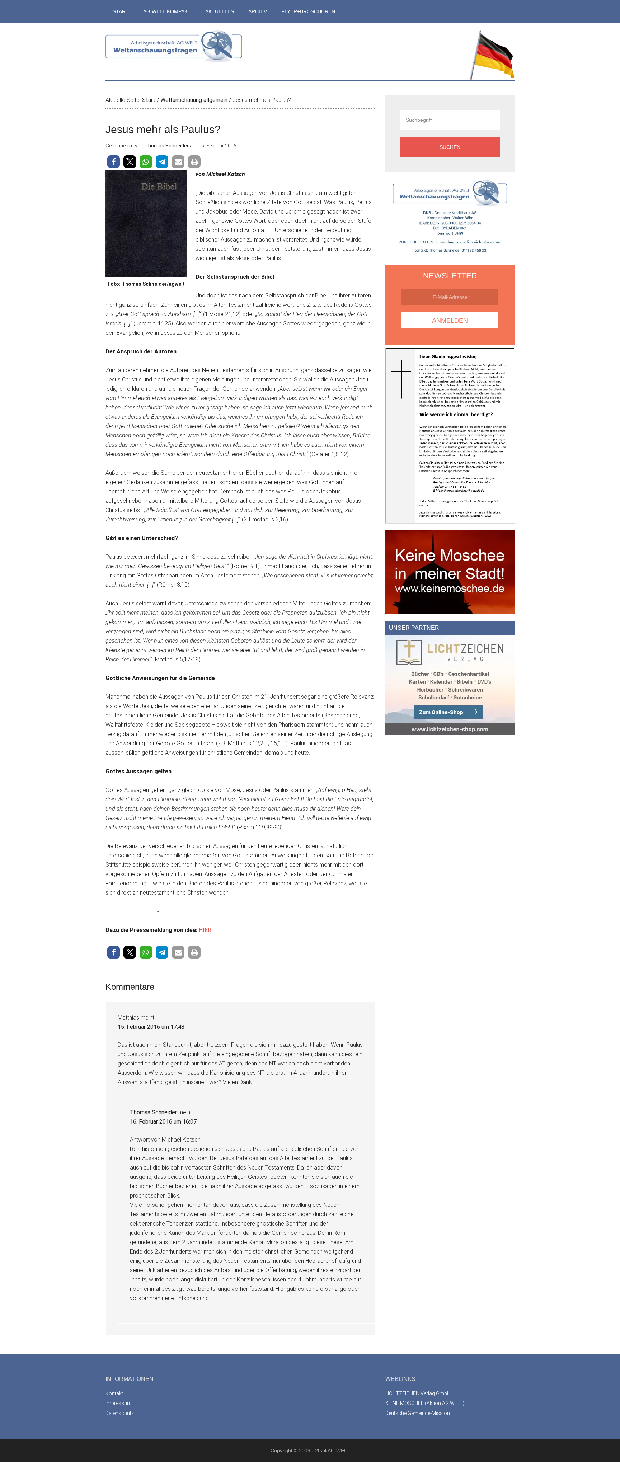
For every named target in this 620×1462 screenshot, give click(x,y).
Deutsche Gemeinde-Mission (417, 1413)
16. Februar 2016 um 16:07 (163, 1121)
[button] (113, 161)
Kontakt (114, 1393)
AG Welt (173, 51)
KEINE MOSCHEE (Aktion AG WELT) (424, 1403)
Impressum (118, 1403)
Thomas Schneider (153, 1112)
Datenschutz (119, 1413)
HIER (205, 930)
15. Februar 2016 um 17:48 (151, 1026)
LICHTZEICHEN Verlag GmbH (418, 1393)
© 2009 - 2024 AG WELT (322, 1450)
